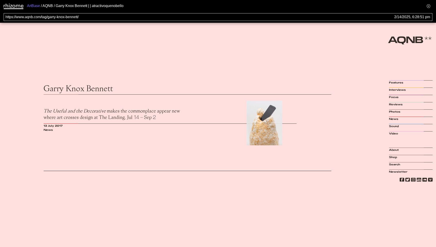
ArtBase (33, 6)
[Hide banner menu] (428, 6)
